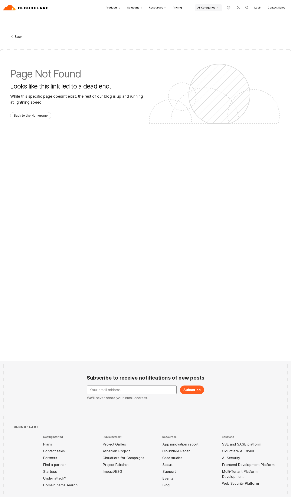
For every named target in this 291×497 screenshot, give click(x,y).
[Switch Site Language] (228, 7)
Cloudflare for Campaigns (123, 458)
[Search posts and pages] (246, 7)
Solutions (133, 7)
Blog (166, 485)
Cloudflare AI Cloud (238, 451)
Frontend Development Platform (248, 465)
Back (18, 36)
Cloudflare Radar (176, 451)
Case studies (172, 458)
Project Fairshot (115, 465)
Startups (50, 471)
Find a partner (54, 465)
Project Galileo (114, 444)
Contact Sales (276, 7)
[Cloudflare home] (26, 7)
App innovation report (180, 444)
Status (167, 465)
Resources (156, 7)
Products (112, 7)
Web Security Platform (240, 483)
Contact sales (54, 451)
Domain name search (60, 485)
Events (167, 478)
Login (257, 7)
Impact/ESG (112, 471)
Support (169, 471)
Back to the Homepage (31, 115)
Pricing (177, 7)
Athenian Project (116, 451)
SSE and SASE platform (241, 444)
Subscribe (192, 390)
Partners (50, 458)
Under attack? (54, 478)
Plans (47, 444)
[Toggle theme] (238, 7)
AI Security (231, 458)
